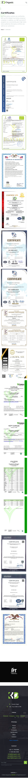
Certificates (14, 732)
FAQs (14, 734)
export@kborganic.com (14, 758)
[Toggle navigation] (26, 2)
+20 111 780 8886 (14, 749)
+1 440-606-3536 (14, 752)
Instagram (12, 716)
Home (2, 29)
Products (14, 730)
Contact (14, 736)
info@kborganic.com (14, 754)
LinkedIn (22, 716)
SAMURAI (13, 772)
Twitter (17, 716)
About (14, 728)
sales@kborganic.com (14, 756)
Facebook (5, 716)
